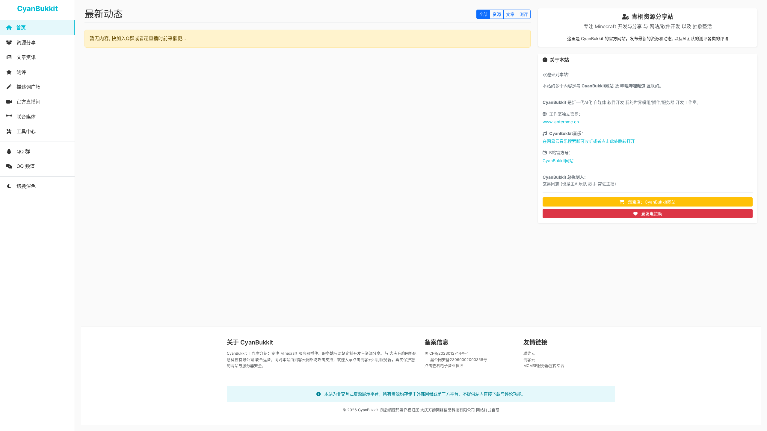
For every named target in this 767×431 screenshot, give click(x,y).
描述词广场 (27, 87)
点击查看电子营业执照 (444, 365)
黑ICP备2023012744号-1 (447, 353)
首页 (20, 28)
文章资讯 (25, 57)
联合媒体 (25, 117)
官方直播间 (27, 102)
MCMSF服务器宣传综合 (543, 365)
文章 (510, 14)
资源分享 (25, 42)
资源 (497, 14)
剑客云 (529, 359)
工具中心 (25, 131)
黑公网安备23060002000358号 (458, 359)
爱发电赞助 (651, 213)
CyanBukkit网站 (558, 160)
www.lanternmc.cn (561, 121)
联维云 (529, 353)
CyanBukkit (37, 8)
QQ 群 (22, 151)
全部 (483, 14)
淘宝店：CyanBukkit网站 (651, 201)
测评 (20, 72)
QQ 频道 (25, 166)
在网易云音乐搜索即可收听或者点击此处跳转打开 (589, 141)
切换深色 (25, 186)
